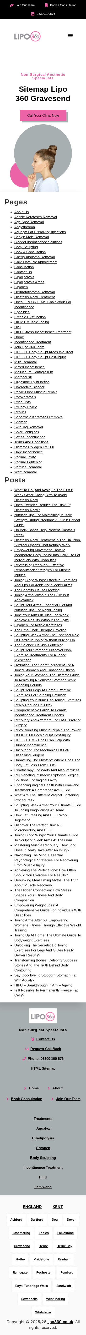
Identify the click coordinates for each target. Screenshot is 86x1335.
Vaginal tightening (28, 462)
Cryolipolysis (24, 277)
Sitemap (20, 422)
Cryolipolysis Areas (29, 282)
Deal (55, 1219)
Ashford (16, 1219)
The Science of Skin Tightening (38, 645)
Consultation (24, 267)
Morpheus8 (23, 377)
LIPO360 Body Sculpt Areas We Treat (43, 352)
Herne (43, 1246)
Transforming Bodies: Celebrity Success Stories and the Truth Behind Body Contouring (45, 965)
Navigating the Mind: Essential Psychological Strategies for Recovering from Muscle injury (46, 860)
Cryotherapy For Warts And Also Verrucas (47, 770)
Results (20, 412)
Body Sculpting (26, 247)
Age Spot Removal (29, 222)
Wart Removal (25, 472)
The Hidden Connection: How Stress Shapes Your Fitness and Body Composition (42, 895)
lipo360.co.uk (60, 1321)
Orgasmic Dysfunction (31, 382)
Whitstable (43, 1312)
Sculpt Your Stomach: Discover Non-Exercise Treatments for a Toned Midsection (43, 655)
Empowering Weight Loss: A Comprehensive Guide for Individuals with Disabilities (47, 910)
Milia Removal (25, 362)
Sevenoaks (29, 1299)
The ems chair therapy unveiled (40, 630)
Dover (71, 1219)
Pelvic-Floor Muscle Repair (35, 392)
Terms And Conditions (31, 442)
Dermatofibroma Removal (34, 292)
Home (19, 337)
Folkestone (65, 1233)
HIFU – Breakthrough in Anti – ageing (43, 985)
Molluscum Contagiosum (33, 372)
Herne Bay (64, 1246)
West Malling (55, 1299)
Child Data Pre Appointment (35, 262)
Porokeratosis (25, 397)
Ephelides (22, 312)
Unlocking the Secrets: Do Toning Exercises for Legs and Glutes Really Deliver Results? (44, 950)
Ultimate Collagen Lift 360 (34, 447)
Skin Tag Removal (28, 427)
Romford (66, 1272)
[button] (70, 36)
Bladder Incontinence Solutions (38, 242)
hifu (17, 327)
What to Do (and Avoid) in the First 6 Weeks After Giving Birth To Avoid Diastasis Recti (43, 495)
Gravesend (22, 1246)
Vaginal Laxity (25, 457)
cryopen (21, 287)
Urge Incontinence (28, 452)
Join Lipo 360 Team (29, 347)
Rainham (64, 1259)
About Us (21, 212)
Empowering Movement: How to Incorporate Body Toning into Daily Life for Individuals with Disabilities (47, 555)
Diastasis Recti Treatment (34, 297)
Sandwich (63, 1286)
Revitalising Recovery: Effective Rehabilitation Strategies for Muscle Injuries (42, 570)
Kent (58, 1206)
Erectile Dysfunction (30, 317)
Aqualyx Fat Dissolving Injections (40, 232)
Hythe (20, 1259)
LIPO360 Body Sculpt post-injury (40, 357)
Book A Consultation (30, 252)
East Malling (21, 1233)
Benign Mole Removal (31, 237)
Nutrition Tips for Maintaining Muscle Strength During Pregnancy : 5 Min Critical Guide (47, 520)
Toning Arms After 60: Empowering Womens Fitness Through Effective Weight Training (47, 925)
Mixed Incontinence (29, 367)
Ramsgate (20, 1272)
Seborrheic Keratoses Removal (38, 417)
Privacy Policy (25, 407)
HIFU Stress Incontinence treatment (42, 332)
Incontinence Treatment (32, 342)
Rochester (44, 1272)
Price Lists (22, 402)
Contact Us (23, 272)
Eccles (44, 1233)
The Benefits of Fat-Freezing (36, 590)
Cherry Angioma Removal (34, 257)
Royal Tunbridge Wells (31, 1286)
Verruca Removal (28, 467)
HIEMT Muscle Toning (31, 322)
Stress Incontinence (29, 437)
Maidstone (41, 1259)
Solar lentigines (26, 432)
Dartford (37, 1219)
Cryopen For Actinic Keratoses (38, 625)
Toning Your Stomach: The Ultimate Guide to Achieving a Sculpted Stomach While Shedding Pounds (47, 680)
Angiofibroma (24, 227)
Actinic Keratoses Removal (35, 217)
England (32, 1206)
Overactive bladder (29, 387)
